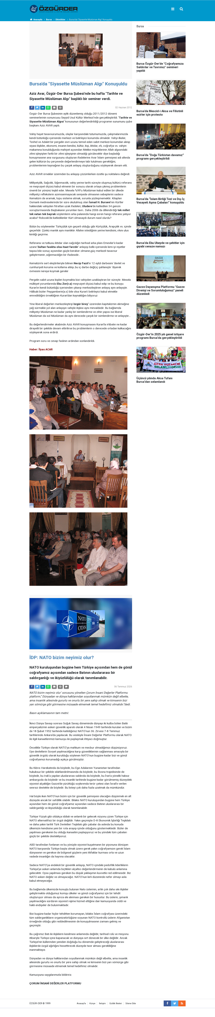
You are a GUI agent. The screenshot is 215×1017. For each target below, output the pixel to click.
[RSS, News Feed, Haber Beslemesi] (182, 1003)
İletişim (102, 1003)
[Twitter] (37, 108)
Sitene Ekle (130, 1003)
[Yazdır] (60, 108)
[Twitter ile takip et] (174, 1003)
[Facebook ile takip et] (167, 1003)
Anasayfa (81, 1003)
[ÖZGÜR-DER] (53, 8)
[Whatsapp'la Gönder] (48, 108)
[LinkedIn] (42, 108)
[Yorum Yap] (66, 687)
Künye (92, 1003)
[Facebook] (31, 108)
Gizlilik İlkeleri (115, 1003)
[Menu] (172, 9)
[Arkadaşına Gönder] (54, 108)
